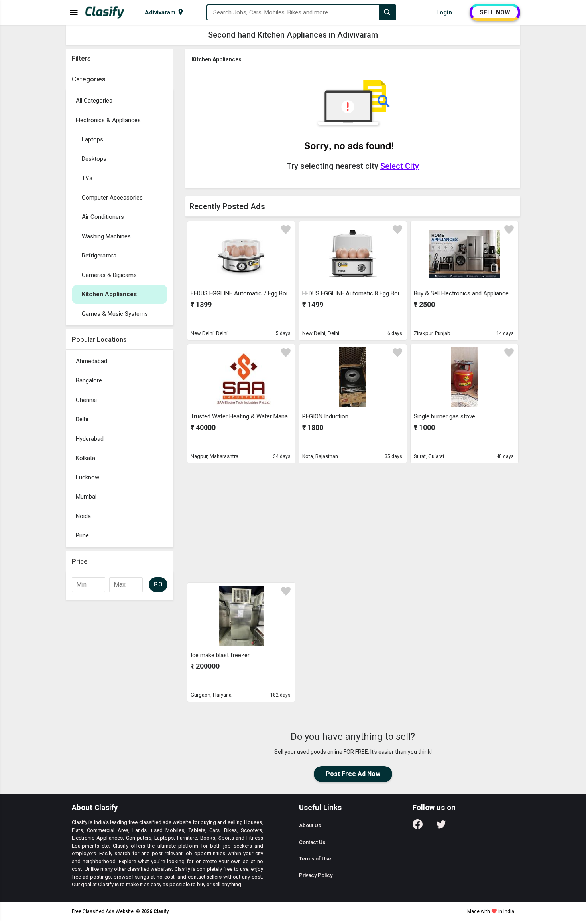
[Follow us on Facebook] (418, 827)
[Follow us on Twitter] (441, 827)
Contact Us (312, 842)
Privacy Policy (315, 875)
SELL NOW (495, 12)
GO (158, 584)
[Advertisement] (352, 522)
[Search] (387, 12)
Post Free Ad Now (353, 774)
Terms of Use (315, 859)
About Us (310, 825)
